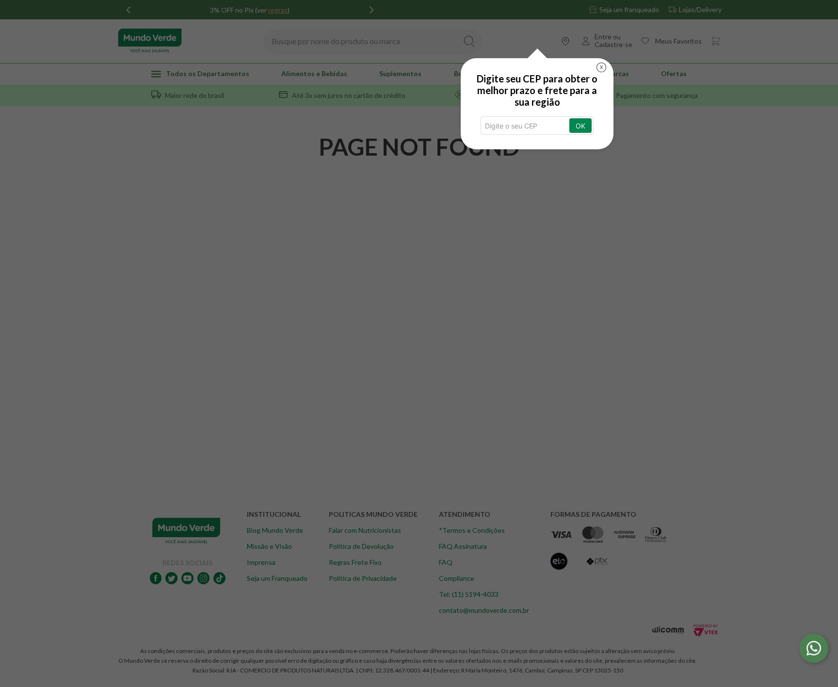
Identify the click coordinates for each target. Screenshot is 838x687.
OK (580, 126)
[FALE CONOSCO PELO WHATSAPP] (813, 648)
